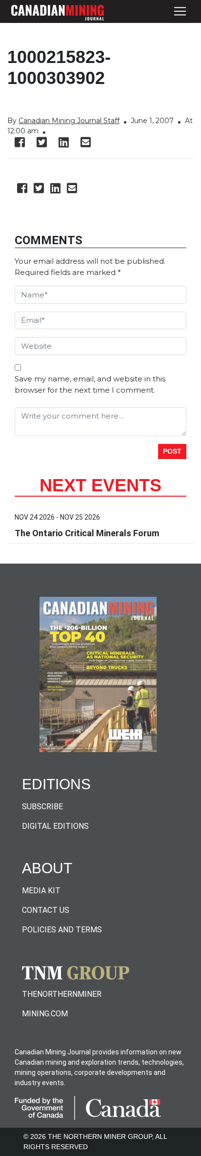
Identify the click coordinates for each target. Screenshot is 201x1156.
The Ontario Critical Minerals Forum (87, 533)
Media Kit (41, 890)
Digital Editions (55, 826)
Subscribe (42, 806)
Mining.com (45, 1013)
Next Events (100, 485)
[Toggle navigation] (180, 11)
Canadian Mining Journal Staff (69, 120)
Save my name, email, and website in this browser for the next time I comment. (90, 384)
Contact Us (45, 910)
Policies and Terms (62, 929)
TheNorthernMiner (61, 994)
